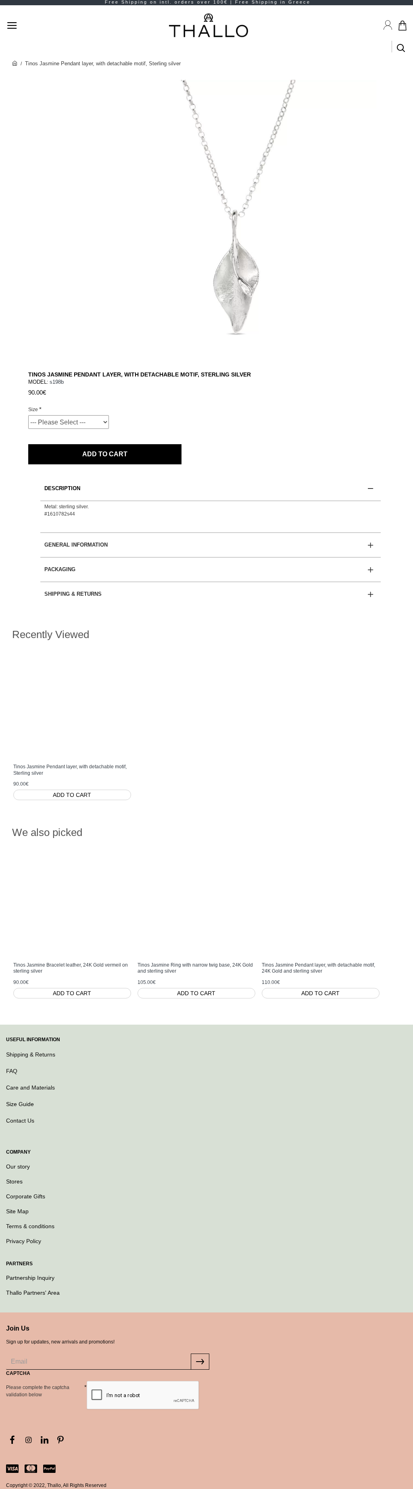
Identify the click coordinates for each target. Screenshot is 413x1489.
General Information (76, 545)
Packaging (59, 569)
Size (33, 409)
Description (62, 488)
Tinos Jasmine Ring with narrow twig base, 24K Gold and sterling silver (195, 968)
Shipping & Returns (73, 594)
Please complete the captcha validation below (37, 1391)
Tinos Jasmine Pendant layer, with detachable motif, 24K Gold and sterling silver (318, 968)
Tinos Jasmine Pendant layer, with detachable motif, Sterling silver (70, 770)
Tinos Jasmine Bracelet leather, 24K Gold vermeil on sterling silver (70, 968)
